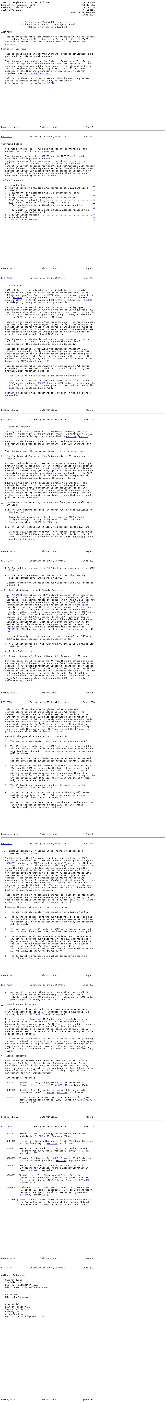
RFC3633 (87, 300)
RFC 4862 (61, 1160)
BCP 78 (45, 156)
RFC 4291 (44, 1136)
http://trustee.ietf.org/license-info (29, 161)
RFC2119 (83, 436)
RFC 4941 (34, 1170)
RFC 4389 (52, 1143)
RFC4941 (55, 880)
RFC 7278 (6, 136)
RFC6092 (35, 1014)
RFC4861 (11, 351)
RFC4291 (42, 383)
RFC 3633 (85, 1100)
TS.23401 (30, 300)
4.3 (3, 851)
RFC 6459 (24, 1195)
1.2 (3, 426)
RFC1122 (12, 629)
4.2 (3, 656)
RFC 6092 (84, 1180)
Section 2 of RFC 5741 (37, 73)
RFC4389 (57, 470)
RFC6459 (17, 297)
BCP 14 (50, 1092)
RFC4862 (48, 522)
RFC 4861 (84, 1151)
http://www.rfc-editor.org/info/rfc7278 (29, 83)
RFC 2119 (71, 436)
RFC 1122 (63, 1085)
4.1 (11, 202)
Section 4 (11, 393)
